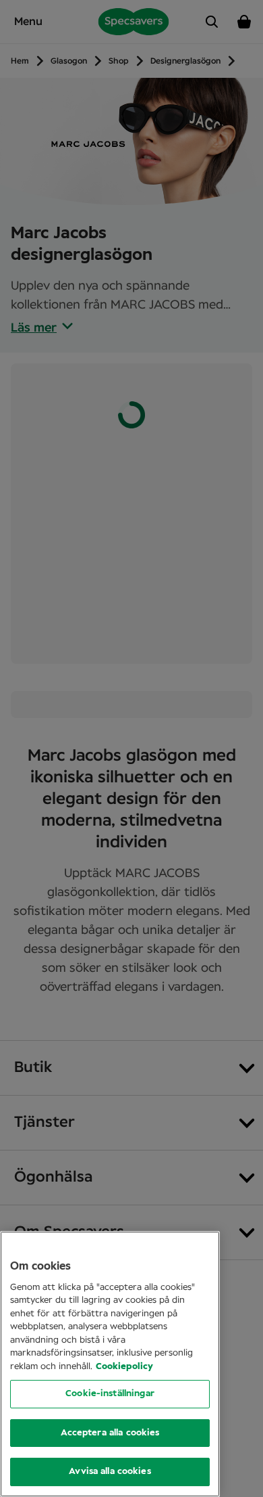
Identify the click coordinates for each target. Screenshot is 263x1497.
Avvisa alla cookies (109, 1471)
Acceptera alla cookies (110, 1433)
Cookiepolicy (124, 1366)
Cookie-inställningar (109, 1393)
